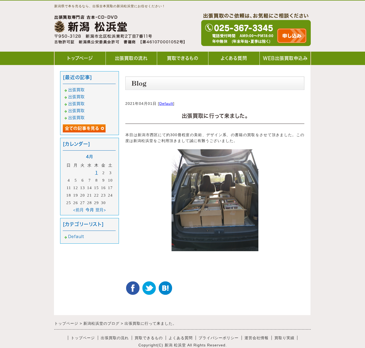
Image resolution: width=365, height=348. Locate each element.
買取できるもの (182, 58)
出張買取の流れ (131, 58)
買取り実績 (284, 338)
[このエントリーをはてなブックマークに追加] (165, 288)
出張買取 (76, 90)
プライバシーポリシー (219, 338)
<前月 (78, 210)
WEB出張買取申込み (285, 58)
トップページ (80, 58)
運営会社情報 (256, 338)
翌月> (100, 210)
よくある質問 (234, 58)
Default (166, 103)
